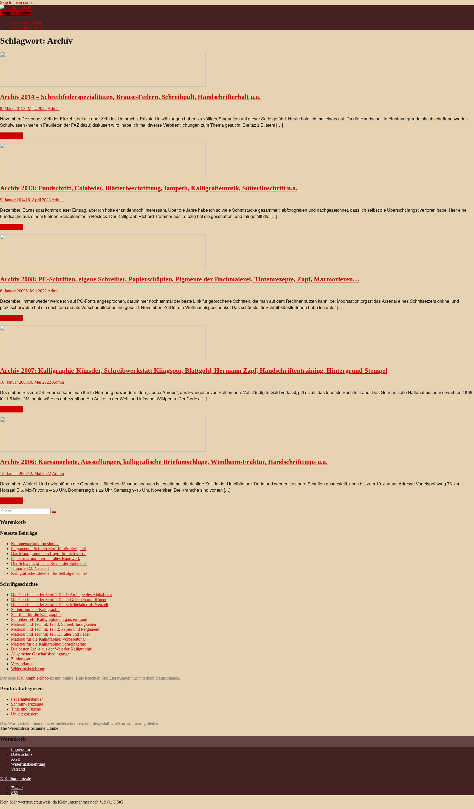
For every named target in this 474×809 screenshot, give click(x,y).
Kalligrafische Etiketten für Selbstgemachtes (49, 573)
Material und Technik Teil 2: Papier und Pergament (55, 629)
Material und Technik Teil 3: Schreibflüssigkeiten (53, 624)
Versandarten (22, 663)
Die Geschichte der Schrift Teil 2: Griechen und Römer (58, 599)
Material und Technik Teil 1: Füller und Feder (50, 634)
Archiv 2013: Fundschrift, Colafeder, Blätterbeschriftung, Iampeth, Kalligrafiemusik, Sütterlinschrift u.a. (148, 188)
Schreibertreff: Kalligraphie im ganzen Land (49, 619)
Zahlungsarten (23, 659)
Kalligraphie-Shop (27, 27)
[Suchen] (54, 512)
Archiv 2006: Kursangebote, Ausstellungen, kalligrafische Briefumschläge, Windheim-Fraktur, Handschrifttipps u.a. (164, 461)
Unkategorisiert (24, 714)
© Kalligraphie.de (15, 778)
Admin (53, 108)
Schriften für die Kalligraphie (36, 614)
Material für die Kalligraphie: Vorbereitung (48, 639)
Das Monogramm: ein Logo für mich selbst (48, 553)
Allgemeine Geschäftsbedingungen (41, 654)
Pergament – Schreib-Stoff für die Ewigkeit (48, 548)
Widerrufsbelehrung (28, 668)
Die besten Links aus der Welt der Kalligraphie (51, 649)
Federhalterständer (27, 699)
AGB (16, 759)
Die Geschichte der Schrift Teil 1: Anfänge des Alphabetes (61, 594)
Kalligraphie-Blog (26, 22)
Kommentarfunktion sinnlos (35, 543)
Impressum (20, 749)
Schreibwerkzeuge (27, 704)
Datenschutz (21, 754)
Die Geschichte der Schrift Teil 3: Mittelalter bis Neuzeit (59, 604)
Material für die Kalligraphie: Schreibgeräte (48, 644)
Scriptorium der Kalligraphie (35, 609)
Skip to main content (18, 2)
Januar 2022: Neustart (30, 568)
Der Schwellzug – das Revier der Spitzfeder (49, 563)
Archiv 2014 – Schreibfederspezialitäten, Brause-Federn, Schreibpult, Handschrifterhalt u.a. (130, 96)
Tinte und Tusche (26, 709)
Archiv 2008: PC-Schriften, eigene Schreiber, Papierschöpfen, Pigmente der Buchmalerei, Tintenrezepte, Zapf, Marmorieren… (179, 279)
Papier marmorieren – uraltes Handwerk (45, 558)
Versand (18, 769)
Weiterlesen (11, 135)
